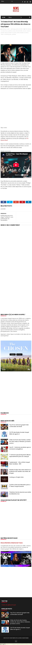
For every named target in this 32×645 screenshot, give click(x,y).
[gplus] (27, 2)
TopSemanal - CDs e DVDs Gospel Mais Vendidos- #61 (19, 463)
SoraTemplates (13, 638)
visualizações (7, 34)
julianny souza (12, 31)
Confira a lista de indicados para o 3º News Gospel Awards (19, 485)
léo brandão (19, 31)
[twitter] (25, 2)
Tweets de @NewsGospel (8, 605)
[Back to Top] (16, 641)
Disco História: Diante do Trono (12, 543)
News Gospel (20, 32)
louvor (24, 31)
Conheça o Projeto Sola (16, 477)
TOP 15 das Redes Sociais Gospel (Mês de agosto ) (19, 433)
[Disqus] (16, 248)
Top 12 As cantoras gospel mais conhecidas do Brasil (19, 425)
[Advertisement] (16, 109)
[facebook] (22, 2)
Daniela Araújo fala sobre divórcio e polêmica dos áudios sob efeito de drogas (20, 471)
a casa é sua (4, 31)
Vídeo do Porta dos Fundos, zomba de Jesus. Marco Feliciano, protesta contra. (20, 441)
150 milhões (28, 29)
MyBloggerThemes (24, 638)
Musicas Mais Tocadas (10, 32)
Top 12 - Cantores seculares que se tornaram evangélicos (20, 448)
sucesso (26, 32)
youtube (14, 34)
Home (3, 17)
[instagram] (30, 2)
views (2, 34)
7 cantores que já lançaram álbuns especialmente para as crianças (20, 455)
